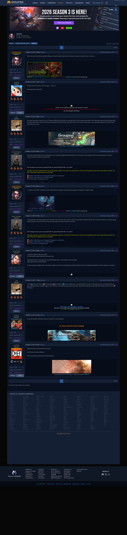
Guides (42, 3)
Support (83, 484)
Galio (24, 418)
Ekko (24, 407)
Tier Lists (69, 3)
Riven (78, 398)
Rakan (65, 421)
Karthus (39, 419)
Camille (12, 429)
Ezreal (25, 412)
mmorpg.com (67, 469)
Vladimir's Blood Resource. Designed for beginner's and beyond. (46, 176)
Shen (78, 412)
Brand (11, 423)
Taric (91, 401)
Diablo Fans (67, 474)
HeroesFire (41, 478)
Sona (78, 423)
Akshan (12, 401)
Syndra (79, 429)
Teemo (92, 402)
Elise (24, 409)
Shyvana (79, 413)
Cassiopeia (26, 396)
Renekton (66, 429)
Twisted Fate (93, 410)
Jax (37, 407)
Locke (51, 409)
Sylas (78, 427)
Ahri (11, 398)
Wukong (106, 399)
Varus (92, 416)
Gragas (25, 424)
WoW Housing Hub (56, 476)
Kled (51, 398)
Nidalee (66, 402)
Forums (11, 43)
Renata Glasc (67, 427)
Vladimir (92, 429)
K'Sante (39, 413)
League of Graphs (30, 471)
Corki (24, 399)
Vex (91, 423)
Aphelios (12, 410)
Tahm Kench (93, 396)
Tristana (92, 405)
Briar (11, 426)
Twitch (92, 412)
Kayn (38, 426)
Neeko (65, 401)
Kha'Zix (39, 429)
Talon (92, 399)
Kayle (38, 424)
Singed (79, 415)
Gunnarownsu (25, 36)
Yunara (106, 410)
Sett (78, 409)
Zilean (105, 421)
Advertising (59, 484)
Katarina (39, 423)
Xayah (105, 401)
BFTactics (54, 469)
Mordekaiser (53, 426)
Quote (108, 52)
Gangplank (26, 419)
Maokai (52, 418)
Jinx (37, 412)
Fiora (24, 415)
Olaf (65, 409)
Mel (51, 421)
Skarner (79, 419)
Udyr (91, 413)
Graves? (34, 43)
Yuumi (105, 412)
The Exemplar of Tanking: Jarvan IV (38, 179)
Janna (38, 404)
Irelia (38, 401)
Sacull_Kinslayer (16, 152)
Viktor (92, 427)
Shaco (78, 410)
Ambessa (12, 404)
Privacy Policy (50, 484)
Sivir (78, 418)
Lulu (51, 412)
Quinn (65, 419)
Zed (105, 416)
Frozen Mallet (68, 284)
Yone (105, 407)
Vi (90, 424)
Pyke (65, 416)
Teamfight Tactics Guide (63, 433)
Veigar (92, 419)
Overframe (67, 476)
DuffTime (16, 345)
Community (79, 3)
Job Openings (67, 484)
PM (112, 52)
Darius (25, 401)
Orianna (66, 410)
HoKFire (79, 471)
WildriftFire (28, 476)
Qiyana (65, 418)
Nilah (65, 404)
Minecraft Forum (56, 473)
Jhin (38, 410)
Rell (64, 426)
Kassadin (39, 421)
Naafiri (52, 429)
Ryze (78, 401)
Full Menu (96, 3)
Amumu (12, 405)
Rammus (66, 423)
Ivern (38, 402)
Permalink (103, 52)
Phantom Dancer (38, 284)
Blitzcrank (12, 421)
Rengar (79, 396)
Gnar (24, 423)
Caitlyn (11, 427)
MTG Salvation (55, 471)
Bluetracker (67, 471)
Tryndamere (93, 409)
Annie (11, 409)
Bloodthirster (58, 284)
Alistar (11, 402)
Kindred (52, 396)
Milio (51, 423)
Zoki (16, 117)
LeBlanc (52, 401)
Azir (11, 416)
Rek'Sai (65, 424)
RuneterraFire (29, 478)
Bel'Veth (12, 419)
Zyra (105, 424)
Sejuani (79, 404)
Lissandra (52, 407)
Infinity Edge (48, 284)
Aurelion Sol (13, 413)
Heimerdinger (40, 396)
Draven (25, 405)
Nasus (65, 398)
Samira (79, 402)
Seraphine (80, 407)
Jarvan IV (39, 405)
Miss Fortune (53, 424)
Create (35, 3)
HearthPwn (67, 473)
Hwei (38, 398)
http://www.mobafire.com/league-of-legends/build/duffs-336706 (71, 374)
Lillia (51, 405)
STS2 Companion (69, 478)
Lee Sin (52, 402)
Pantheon (66, 413)
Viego (92, 426)
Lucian (52, 410)
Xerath (106, 402)
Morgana (52, 427)
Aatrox (11, 396)
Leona (51, 404)
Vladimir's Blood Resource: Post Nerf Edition (41, 177)
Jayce (38, 409)
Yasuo (105, 405)
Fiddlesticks (26, 413)
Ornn (65, 412)
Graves (25, 426)
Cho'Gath (25, 398)
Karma (38, 418)
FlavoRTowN (16, 251)
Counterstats (29, 474)
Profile (16, 78)
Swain (78, 426)
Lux (51, 413)
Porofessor (28, 473)
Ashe (11, 412)
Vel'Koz (92, 421)
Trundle (92, 407)
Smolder (79, 421)
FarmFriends (42, 474)
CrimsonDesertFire (82, 469)
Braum (11, 424)
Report (43, 52)
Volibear (106, 396)
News (88, 3)
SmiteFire (41, 469)
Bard (11, 418)
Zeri (105, 418)
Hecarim (25, 429)
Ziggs (105, 419)
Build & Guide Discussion (23, 43)
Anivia (11, 407)
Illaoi (38, 399)
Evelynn (25, 410)
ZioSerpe (16, 315)
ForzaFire (41, 476)
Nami (65, 396)
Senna (78, 405)
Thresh (92, 404)
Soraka (79, 424)
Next (115, 47)
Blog (20, 112)
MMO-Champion (55, 478)
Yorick (105, 409)
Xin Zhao (106, 404)
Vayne (92, 418)
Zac (105, 415)
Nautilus (66, 399)
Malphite (52, 415)
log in (16, 385)
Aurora (11, 415)
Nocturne (66, 405)
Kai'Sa (38, 415)
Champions (51, 3)
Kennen (39, 427)
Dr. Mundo (26, 404)
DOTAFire (41, 471)
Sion (78, 416)
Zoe (105, 423)
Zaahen (106, 413)
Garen (25, 421)
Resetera (40, 473)
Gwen (24, 427)
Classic (60, 3)
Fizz (24, 416)
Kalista (38, 416)
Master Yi (73, 309)
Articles (89, 484)
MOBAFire (28, 469)
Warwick (106, 398)
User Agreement (40, 484)
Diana (24, 402)
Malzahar (52, 416)
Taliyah (92, 398)
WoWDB (53, 474)
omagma (16, 82)
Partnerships (75, 484)
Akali (11, 399)
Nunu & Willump (68, 407)
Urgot (92, 415)
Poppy (65, 415)
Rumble (79, 399)
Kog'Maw (52, 399)
